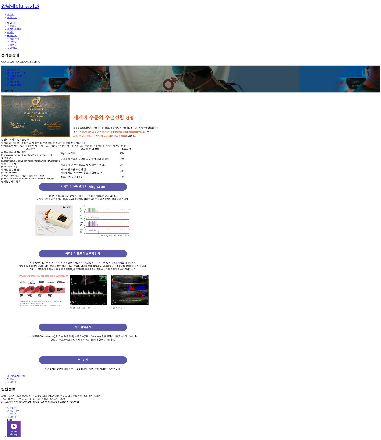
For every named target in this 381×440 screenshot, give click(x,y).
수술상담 (12, 407)
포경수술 (12, 45)
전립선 (10, 32)
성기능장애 (13, 38)
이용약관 (12, 379)
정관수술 (12, 42)
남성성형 (12, 35)
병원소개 (12, 23)
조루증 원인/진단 (16, 72)
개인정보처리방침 (16, 375)
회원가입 (12, 17)
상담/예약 (12, 48)
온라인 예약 (13, 410)
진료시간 (12, 414)
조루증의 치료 (14, 76)
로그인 (10, 14)
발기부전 (12, 79)
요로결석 (12, 26)
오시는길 (12, 382)
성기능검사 (13, 82)
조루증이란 (13, 69)
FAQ (9, 420)
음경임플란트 (14, 29)
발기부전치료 (14, 85)
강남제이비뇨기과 (20, 6)
